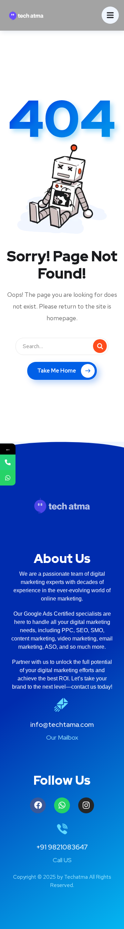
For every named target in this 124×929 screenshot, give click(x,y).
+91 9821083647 (62, 847)
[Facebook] (38, 805)
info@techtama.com (62, 724)
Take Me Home (56, 370)
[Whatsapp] (62, 805)
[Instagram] (86, 805)
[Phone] (8, 462)
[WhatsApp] (8, 478)
